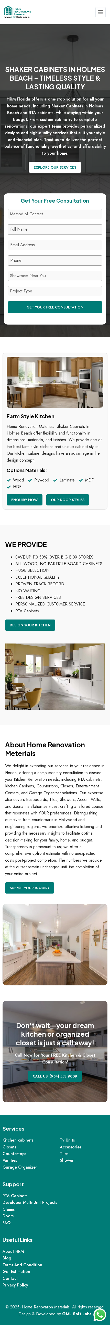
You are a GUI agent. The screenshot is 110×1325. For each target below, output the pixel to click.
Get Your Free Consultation (55, 307)
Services (14, 1128)
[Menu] (100, 12)
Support (13, 1184)
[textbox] (50, 214)
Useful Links (18, 1239)
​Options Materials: (27, 470)
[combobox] (55, 214)
